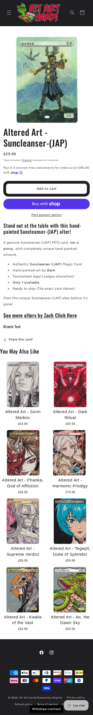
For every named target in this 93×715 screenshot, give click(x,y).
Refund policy (24, 704)
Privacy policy (76, 697)
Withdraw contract (46, 709)
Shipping (26, 160)
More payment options (46, 214)
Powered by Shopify (49, 697)
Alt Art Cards (27, 697)
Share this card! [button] (21, 339)
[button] (9, 13)
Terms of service (47, 704)
